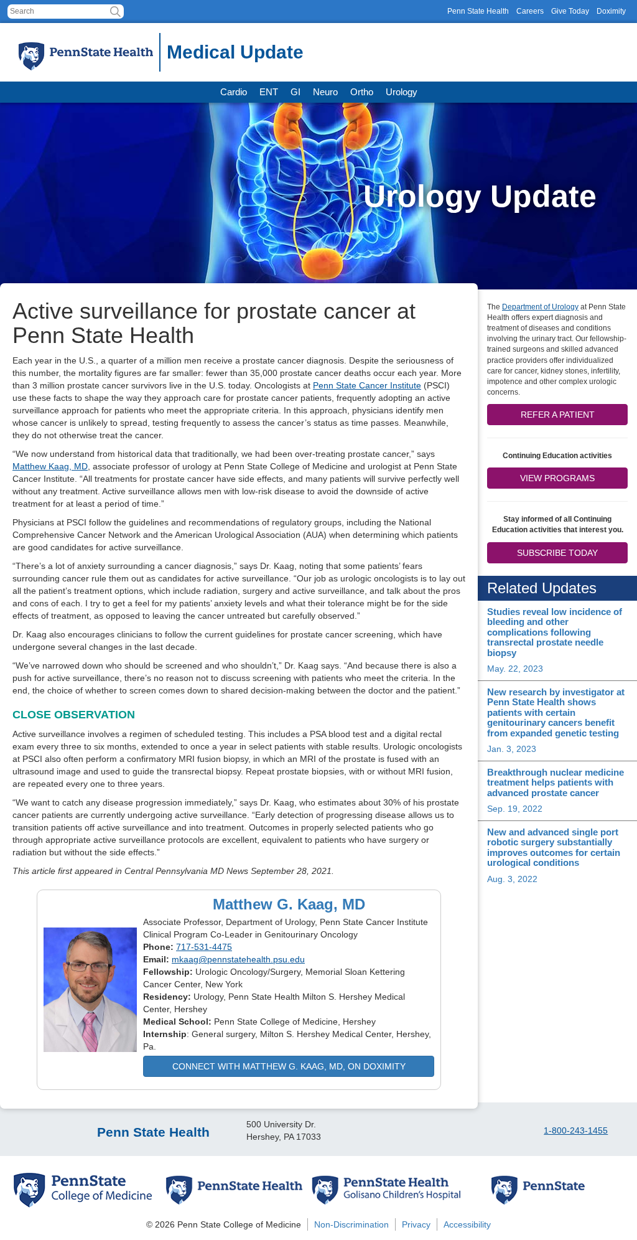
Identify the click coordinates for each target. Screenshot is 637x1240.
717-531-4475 (204, 947)
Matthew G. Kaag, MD (289, 904)
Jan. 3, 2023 (511, 749)
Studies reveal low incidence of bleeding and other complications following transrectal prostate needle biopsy (554, 632)
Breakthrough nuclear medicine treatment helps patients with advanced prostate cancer (555, 782)
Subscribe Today (557, 553)
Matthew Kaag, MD (50, 466)
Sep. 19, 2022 (514, 809)
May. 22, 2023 (515, 669)
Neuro (325, 92)
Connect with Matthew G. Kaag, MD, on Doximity (289, 1066)
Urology (401, 92)
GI (295, 92)
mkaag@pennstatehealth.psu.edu (238, 959)
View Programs (557, 478)
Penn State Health (478, 11)
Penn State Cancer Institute (367, 385)
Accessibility (467, 1224)
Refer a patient (558, 415)
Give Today (570, 11)
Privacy (416, 1224)
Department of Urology (540, 307)
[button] (115, 11)
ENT (268, 92)
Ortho (361, 92)
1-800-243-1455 (576, 1130)
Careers (530, 11)
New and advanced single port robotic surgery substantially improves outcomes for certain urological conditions (553, 847)
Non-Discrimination (351, 1224)
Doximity (611, 11)
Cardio (233, 92)
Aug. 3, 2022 (512, 879)
